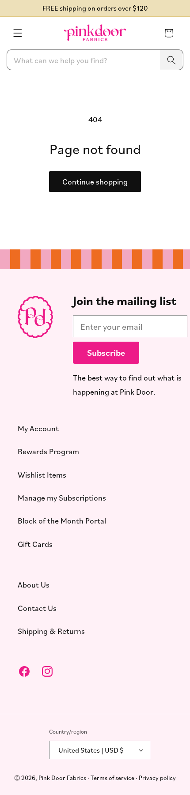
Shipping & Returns (51, 631)
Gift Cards (35, 544)
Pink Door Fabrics (62, 777)
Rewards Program (48, 451)
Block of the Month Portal (62, 521)
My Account (38, 428)
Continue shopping (95, 181)
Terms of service (112, 777)
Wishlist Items (42, 474)
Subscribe (106, 352)
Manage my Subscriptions (62, 497)
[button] (17, 33)
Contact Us (37, 608)
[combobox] (95, 60)
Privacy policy (157, 777)
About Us (33, 585)
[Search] (171, 59)
